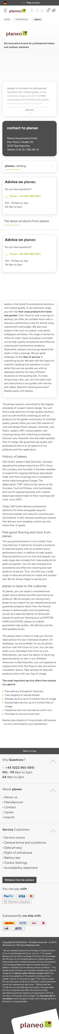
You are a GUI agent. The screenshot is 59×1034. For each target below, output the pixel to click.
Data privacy (13, 847)
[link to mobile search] (37, 10)
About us (10, 797)
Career (9, 812)
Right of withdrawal (18, 852)
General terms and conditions (25, 842)
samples (33, 2)
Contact (10, 807)
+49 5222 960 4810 (19, 767)
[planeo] (35, 1025)
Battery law (12, 858)
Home (7, 19)
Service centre (14, 837)
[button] (5, 2)
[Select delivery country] (5, 2)
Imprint (9, 817)
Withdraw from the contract (19, 880)
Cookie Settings (15, 863)
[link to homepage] (17, 11)
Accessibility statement (21, 868)
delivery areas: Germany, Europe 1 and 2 (32, 973)
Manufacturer (22, 19)
